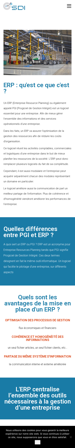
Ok (37, 442)
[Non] (70, 437)
